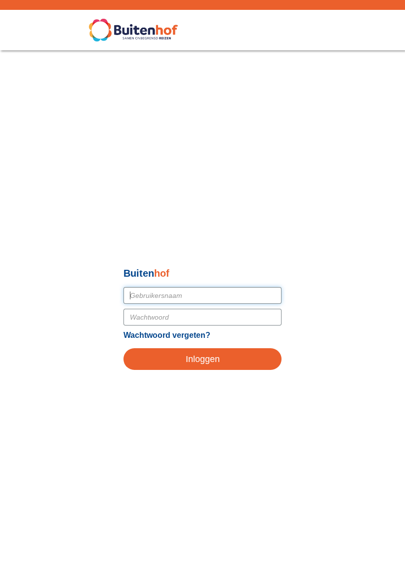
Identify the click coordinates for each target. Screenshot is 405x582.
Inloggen (203, 359)
